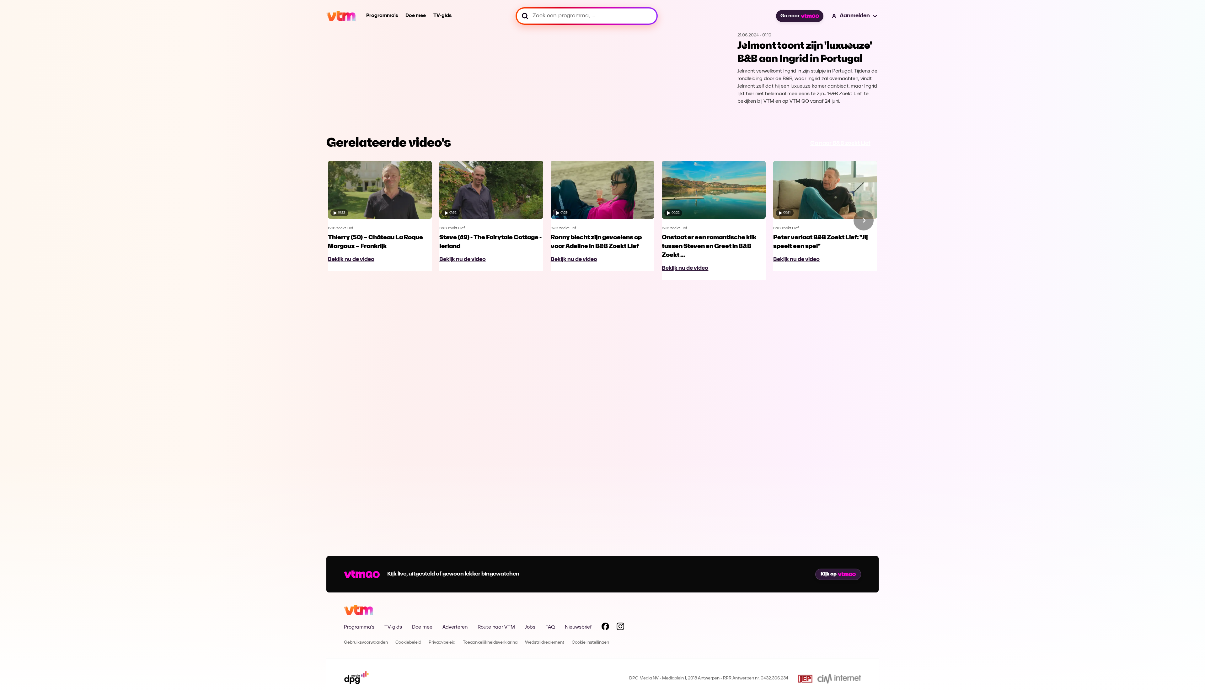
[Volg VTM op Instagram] (620, 628)
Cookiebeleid (408, 642)
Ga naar (790, 16)
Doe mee (415, 15)
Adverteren (455, 627)
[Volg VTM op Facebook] (605, 628)
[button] (855, 16)
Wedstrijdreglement (544, 642)
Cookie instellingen (590, 642)
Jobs (530, 627)
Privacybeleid (442, 642)
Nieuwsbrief (578, 627)
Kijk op (829, 574)
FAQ (550, 627)
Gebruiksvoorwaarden (366, 642)
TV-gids (442, 15)
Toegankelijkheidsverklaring (490, 642)
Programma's (382, 15)
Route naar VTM (496, 627)
